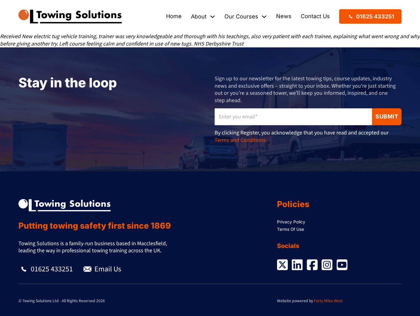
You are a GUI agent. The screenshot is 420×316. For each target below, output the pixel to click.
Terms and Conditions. (241, 140)
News (283, 16)
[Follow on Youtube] (342, 265)
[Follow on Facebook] (312, 265)
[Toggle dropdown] (212, 16)
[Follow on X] (282, 265)
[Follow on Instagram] (327, 265)
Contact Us (315, 16)
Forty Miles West (328, 301)
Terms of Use (290, 229)
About (199, 16)
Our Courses (241, 16)
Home (174, 16)
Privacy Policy (291, 221)
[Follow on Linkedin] (297, 265)
